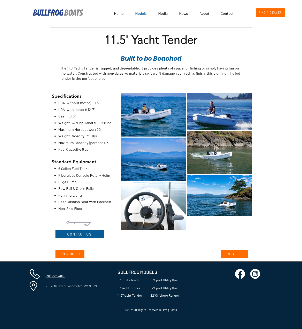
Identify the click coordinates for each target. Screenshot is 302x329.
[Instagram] (255, 274)
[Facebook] (240, 274)
